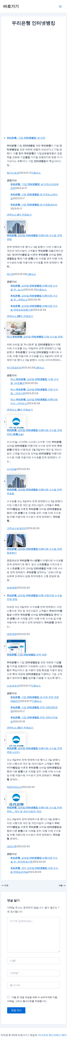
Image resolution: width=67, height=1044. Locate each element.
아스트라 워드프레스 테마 (52, 1035)
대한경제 (12, 634)
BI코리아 (52, 204)
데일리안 (15, 701)
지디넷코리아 (14, 367)
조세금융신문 (25, 309)
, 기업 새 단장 (29, 194)
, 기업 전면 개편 (27, 654)
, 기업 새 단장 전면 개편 (34, 697)
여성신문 (20, 393)
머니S (10, 274)
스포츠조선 (13, 685)
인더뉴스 (22, 403)
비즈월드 (20, 383)
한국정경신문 (25, 861)
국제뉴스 (23, 299)
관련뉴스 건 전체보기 (19, 214)
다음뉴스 (36, 172)
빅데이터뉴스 (14, 787)
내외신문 (12, 846)
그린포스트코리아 (16, 528)
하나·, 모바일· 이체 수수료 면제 (35, 336)
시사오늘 (12, 469)
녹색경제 (12, 587)
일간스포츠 (13, 172)
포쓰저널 (23, 872)
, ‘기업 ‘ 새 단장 (26, 137)
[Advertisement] (33, 61)
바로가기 (11, 6)
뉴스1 (21, 289)
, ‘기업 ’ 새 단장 (29, 184)
